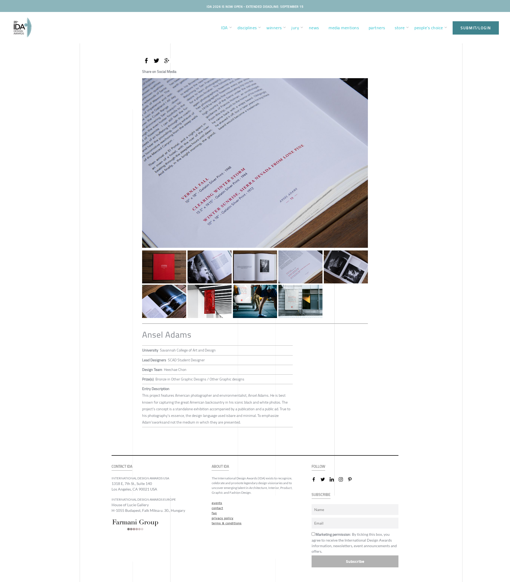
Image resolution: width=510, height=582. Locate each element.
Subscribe (355, 561)
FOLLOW (318, 466)
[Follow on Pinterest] (352, 479)
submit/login (476, 27)
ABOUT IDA (220, 466)
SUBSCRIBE (321, 494)
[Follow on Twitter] (325, 479)
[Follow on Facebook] (316, 479)
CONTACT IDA (122, 466)
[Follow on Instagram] (343, 479)
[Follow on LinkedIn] (334, 479)
